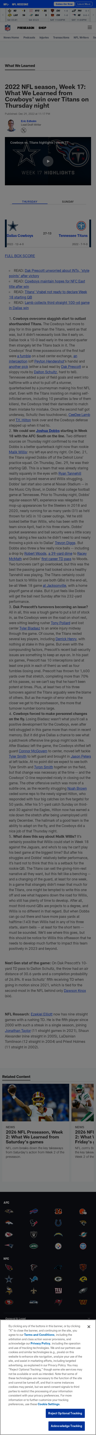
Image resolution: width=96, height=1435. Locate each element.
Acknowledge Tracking (66, 1426)
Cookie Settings (49, 1404)
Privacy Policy (40, 1343)
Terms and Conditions (39, 1334)
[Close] (89, 1327)
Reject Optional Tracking (65, 1413)
